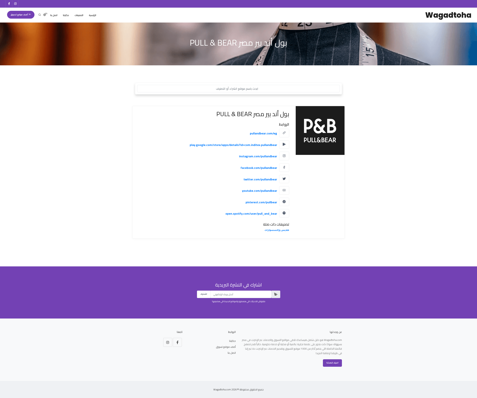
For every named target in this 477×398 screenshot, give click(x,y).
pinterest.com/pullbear (261, 202)
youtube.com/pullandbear (259, 190)
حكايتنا (66, 15)
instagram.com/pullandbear (258, 156)
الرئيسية (92, 15)
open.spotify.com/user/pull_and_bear (251, 213)
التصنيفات (79, 15)
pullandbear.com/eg (263, 133)
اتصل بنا (53, 15)
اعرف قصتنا (332, 363)
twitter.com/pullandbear (260, 179)
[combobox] (238, 88)
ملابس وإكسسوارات (277, 230)
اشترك (203, 294)
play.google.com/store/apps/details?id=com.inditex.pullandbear (233, 144)
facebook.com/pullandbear (259, 168)
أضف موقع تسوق (20, 15)
